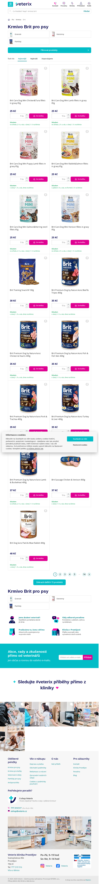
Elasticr (88, 880)
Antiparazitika (13, 782)
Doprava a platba (37, 764)
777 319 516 (16, 867)
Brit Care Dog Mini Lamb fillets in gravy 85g (69, 101)
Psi (13, 20)
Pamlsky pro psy (14, 779)
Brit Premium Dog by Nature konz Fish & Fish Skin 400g (70, 354)
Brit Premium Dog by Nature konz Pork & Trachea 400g (28, 417)
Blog (75, 775)
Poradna (76, 771)
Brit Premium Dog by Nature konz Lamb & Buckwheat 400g (28, 481)
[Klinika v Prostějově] (71, 632)
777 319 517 (16, 808)
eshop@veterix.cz (19, 811)
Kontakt (76, 764)
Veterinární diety (14, 775)
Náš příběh (55, 764)
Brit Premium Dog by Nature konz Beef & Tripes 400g (70, 291)
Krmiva (18, 20)
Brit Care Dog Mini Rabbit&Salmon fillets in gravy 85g (70, 165)
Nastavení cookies (80, 445)
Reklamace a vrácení (38, 771)
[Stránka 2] (89, 574)
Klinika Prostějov (80, 768)
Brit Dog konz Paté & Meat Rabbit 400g (27, 543)
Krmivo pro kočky (15, 771)
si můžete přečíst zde (35, 449)
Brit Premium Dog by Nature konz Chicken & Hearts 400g (25, 354)
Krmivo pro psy (14, 767)
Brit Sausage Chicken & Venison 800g (68, 479)
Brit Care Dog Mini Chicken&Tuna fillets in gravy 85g (27, 101)
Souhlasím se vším (80, 439)
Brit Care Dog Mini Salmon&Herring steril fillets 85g (28, 228)
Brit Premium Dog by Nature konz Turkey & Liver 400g (70, 417)
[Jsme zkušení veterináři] (28, 620)
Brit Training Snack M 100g (22, 290)
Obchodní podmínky (38, 768)
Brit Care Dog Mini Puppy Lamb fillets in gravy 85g (28, 165)
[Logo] (23, 4)
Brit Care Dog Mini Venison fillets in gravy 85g (70, 228)
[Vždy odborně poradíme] (71, 620)
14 (84, 574)
